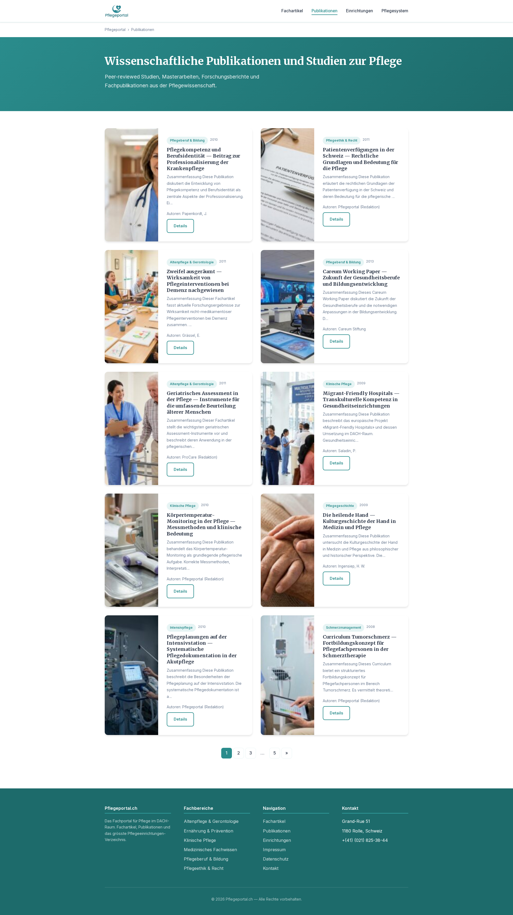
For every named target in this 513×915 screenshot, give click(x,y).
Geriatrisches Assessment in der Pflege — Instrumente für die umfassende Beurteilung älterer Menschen (203, 402)
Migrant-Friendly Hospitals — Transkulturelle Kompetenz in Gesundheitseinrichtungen (361, 399)
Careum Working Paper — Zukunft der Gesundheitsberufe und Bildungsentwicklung (361, 277)
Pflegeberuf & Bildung (206, 859)
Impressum (274, 849)
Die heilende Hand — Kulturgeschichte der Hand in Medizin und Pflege (359, 521)
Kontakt (270, 868)
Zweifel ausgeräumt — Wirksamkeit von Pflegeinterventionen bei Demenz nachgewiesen (198, 280)
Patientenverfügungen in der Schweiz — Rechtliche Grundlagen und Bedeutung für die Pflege (360, 159)
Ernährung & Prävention (208, 831)
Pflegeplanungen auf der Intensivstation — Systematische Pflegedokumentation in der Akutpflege (202, 649)
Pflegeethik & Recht (203, 868)
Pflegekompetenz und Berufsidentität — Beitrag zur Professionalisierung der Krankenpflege (203, 159)
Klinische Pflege (200, 840)
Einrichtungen (359, 10)
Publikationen (324, 10)
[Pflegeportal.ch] (117, 11)
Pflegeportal (115, 30)
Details (180, 226)
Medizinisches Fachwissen (210, 849)
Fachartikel (292, 10)
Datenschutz (276, 859)
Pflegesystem (395, 10)
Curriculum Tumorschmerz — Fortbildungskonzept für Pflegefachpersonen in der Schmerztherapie (360, 646)
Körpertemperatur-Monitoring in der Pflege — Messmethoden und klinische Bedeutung (204, 524)
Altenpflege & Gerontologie (211, 821)
